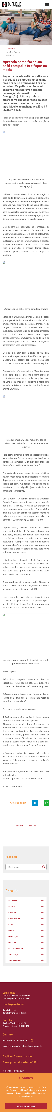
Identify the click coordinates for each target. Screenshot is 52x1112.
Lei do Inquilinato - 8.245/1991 (16, 998)
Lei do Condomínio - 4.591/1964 (16, 995)
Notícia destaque (15, 948)
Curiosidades (14, 918)
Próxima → (34, 825)
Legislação (13, 936)
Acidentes (12, 900)
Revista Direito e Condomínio (15, 1013)
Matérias (11, 49)
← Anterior (18, 825)
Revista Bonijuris (9, 1010)
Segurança (13, 954)
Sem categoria (14, 960)
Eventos (11, 930)
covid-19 (12, 912)
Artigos (11, 906)
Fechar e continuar (26, 1106)
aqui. (30, 1096)
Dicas (10, 924)
